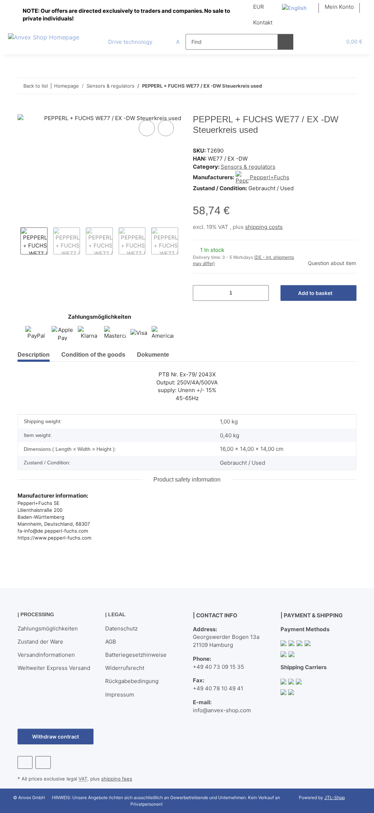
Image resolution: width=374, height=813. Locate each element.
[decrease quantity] (201, 292)
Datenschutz (121, 628)
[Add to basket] (23, 110)
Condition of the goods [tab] (93, 355)
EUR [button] (258, 6)
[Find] (285, 42)
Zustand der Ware (40, 641)
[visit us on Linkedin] (42, 762)
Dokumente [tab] (153, 355)
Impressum (119, 694)
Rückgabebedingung (132, 681)
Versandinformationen (46, 654)
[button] (307, 41)
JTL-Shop (334, 797)
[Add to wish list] (166, 128)
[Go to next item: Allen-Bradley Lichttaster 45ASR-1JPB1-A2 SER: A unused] (348, 86)
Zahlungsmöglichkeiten (48, 628)
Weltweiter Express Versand (54, 667)
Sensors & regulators (248, 166)
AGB (110, 641)
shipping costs (264, 226)
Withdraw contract (55, 736)
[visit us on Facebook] (25, 762)
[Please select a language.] (297, 8)
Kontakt (262, 22)
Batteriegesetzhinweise (136, 654)
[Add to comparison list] (147, 128)
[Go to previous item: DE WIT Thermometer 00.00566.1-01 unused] (333, 86)
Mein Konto (339, 6)
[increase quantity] (260, 292)
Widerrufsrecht (124, 667)
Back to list (35, 86)
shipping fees (116, 779)
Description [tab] (34, 355)
